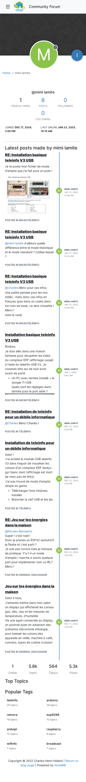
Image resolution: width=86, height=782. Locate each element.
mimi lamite (71, 189)
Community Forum (44, 6)
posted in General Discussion (26, 574)
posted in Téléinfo (18, 431)
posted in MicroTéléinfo (22, 220)
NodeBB (60, 765)
